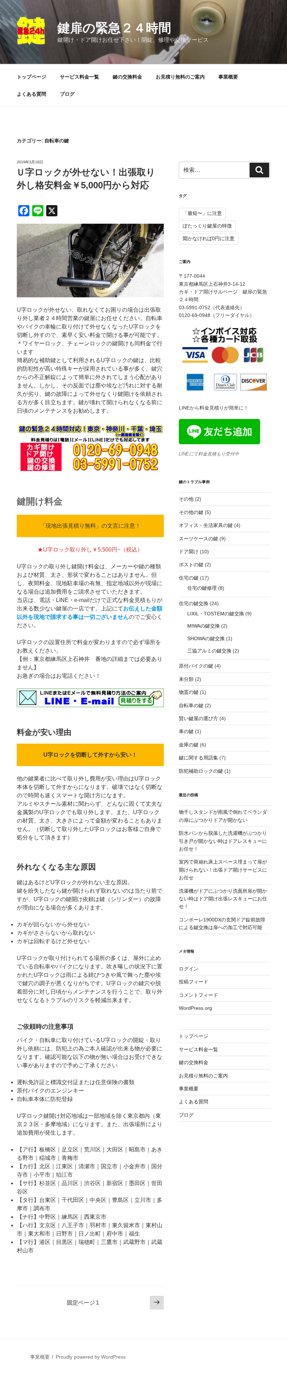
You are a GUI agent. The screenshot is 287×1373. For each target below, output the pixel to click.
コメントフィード (198, 995)
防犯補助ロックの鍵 (201, 771)
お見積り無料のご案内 (180, 77)
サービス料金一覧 (79, 77)
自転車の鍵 (191, 705)
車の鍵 (186, 731)
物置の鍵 (188, 692)
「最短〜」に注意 (202, 213)
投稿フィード (193, 982)
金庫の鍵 (188, 745)
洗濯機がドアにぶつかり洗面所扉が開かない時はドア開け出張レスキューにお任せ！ (223, 898)
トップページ (31, 77)
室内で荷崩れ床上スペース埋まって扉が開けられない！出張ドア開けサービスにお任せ (223, 869)
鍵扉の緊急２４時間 (114, 28)
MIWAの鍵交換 (203, 626)
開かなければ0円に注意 (208, 238)
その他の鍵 (191, 512)
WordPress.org (195, 1008)
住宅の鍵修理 (202, 588)
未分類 (186, 679)
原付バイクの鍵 (196, 666)
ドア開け (188, 551)
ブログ (67, 94)
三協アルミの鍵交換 (209, 651)
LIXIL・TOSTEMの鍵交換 (215, 613)
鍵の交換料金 (127, 77)
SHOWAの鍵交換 (206, 638)
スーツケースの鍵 (198, 538)
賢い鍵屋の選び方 (198, 718)
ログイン (188, 969)
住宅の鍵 (188, 578)
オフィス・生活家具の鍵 (206, 525)
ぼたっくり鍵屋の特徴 (207, 226)
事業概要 (228, 77)
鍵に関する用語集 (198, 757)
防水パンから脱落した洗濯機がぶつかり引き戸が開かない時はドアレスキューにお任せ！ (223, 841)
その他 (186, 499)
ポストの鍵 (191, 564)
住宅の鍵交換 (193, 603)
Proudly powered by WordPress (91, 1357)
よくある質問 (31, 94)
